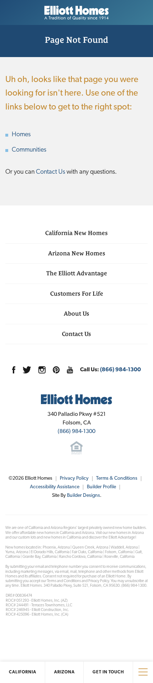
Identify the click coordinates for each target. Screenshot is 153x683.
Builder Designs (83, 495)
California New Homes (76, 232)
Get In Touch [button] (108, 672)
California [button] (22, 672)
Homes (21, 135)
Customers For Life (76, 293)
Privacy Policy (74, 478)
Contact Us (50, 172)
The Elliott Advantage (76, 273)
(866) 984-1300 (120, 370)
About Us (76, 313)
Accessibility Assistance (54, 487)
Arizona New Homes (76, 253)
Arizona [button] (64, 672)
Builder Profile (101, 487)
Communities (29, 150)
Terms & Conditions (116, 478)
